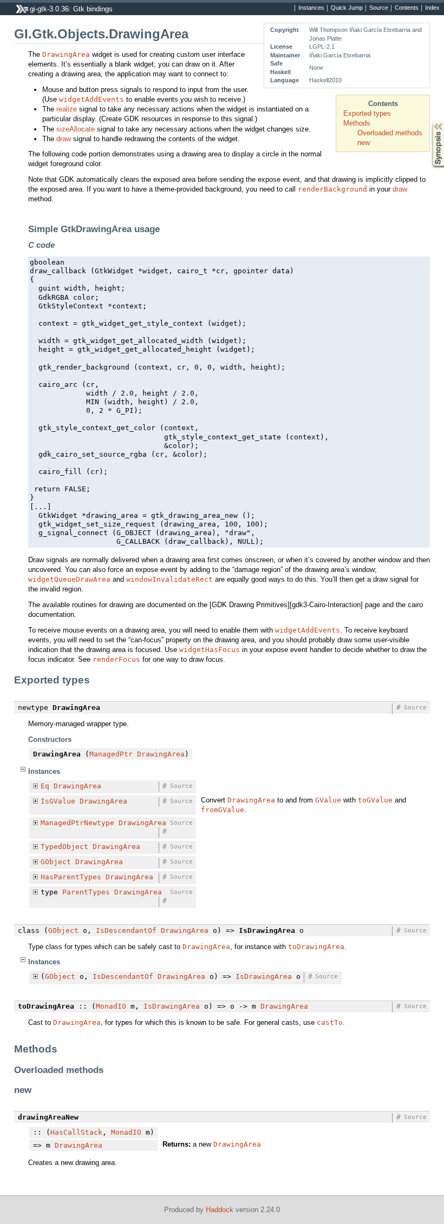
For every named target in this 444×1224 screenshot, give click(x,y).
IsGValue (58, 801)
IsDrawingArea (264, 976)
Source (378, 8)
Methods (356, 123)
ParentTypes (86, 892)
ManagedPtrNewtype (77, 823)
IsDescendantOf (126, 930)
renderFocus (116, 659)
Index (432, 8)
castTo (330, 1022)
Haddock (219, 1210)
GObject (56, 862)
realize (66, 109)
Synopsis (430, 122)
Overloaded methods (389, 133)
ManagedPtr (111, 754)
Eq (45, 786)
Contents (407, 8)
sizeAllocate (75, 129)
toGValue (375, 800)
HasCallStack (76, 1132)
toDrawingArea (316, 947)
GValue (328, 800)
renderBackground (332, 189)
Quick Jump (347, 8)
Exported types (367, 113)
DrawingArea (66, 54)
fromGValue (222, 810)
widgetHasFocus (209, 650)
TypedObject (64, 847)
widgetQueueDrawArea (69, 579)
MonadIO (111, 1006)
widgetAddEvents (91, 99)
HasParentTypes (71, 877)
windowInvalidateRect (169, 579)
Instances (311, 8)
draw (63, 139)
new (363, 143)
